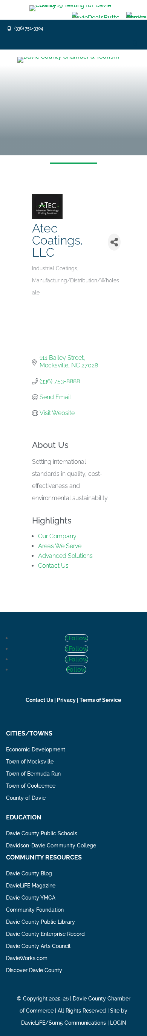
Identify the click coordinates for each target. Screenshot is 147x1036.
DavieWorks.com (26, 958)
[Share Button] (114, 242)
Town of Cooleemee (30, 786)
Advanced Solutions (65, 555)
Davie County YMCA (30, 898)
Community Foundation (35, 910)
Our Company (57, 536)
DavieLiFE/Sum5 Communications (63, 1023)
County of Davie (26, 798)
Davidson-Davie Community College (51, 845)
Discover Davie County (34, 970)
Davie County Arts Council (38, 946)
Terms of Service (100, 700)
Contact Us (53, 565)
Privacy (66, 700)
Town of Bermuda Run (33, 774)
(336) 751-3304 (28, 28)
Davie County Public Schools (41, 833)
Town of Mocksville (30, 762)
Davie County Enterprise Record (45, 934)
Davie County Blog (29, 873)
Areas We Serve (59, 546)
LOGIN (118, 1023)
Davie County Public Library (40, 922)
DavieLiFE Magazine (30, 886)
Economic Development (35, 749)
